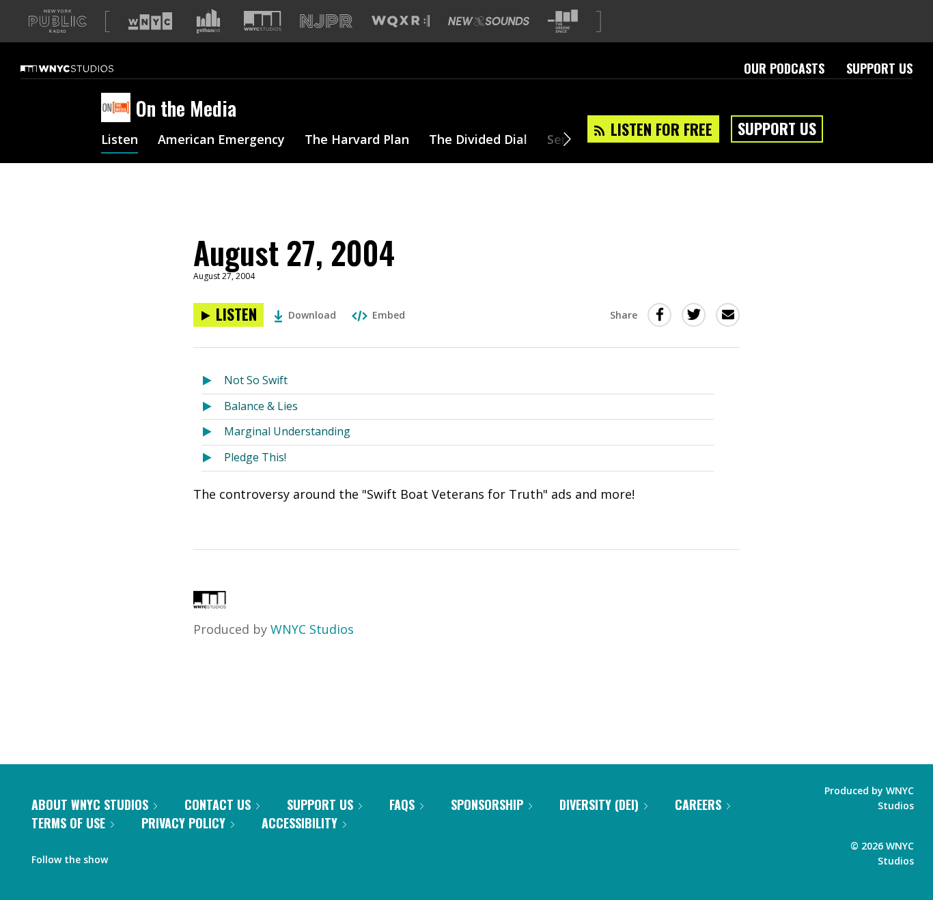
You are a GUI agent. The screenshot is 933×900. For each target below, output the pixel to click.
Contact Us (217, 804)
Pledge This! (255, 457)
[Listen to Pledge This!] (212, 458)
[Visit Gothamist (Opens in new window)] (208, 21)
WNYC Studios (312, 629)
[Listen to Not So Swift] (212, 381)
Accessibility (299, 823)
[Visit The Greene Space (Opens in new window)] (563, 21)
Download (312, 314)
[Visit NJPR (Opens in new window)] (326, 21)
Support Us (879, 68)
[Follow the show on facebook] (128, 856)
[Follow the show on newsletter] (180, 856)
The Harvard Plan (357, 140)
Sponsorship (487, 804)
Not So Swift (256, 380)
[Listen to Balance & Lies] (212, 407)
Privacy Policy (183, 823)
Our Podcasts (784, 68)
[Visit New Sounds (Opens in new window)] (488, 21)
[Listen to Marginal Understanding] (212, 432)
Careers (698, 804)
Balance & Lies (261, 405)
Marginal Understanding (287, 431)
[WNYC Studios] (209, 604)
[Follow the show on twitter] (154, 856)
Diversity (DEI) (599, 804)
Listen (119, 140)
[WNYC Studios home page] (84, 68)
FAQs (402, 804)
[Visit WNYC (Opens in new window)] (150, 21)
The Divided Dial (478, 140)
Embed (388, 314)
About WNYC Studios (89, 804)
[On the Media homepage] (118, 108)
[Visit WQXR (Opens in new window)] (401, 21)
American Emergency (221, 140)
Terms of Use (68, 823)
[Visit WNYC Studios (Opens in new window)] (262, 21)
